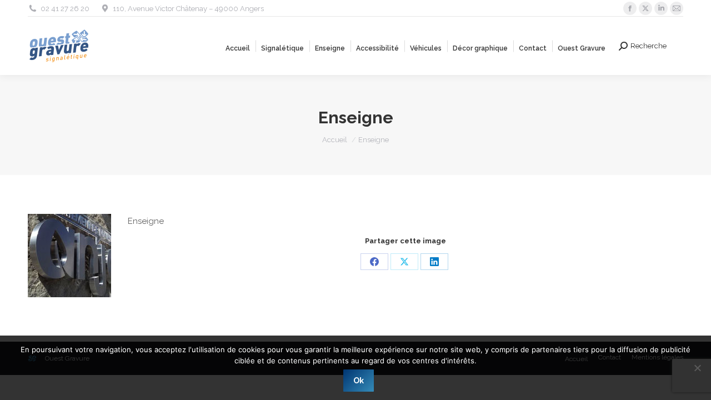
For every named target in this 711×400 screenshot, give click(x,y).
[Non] (697, 367)
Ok (358, 380)
